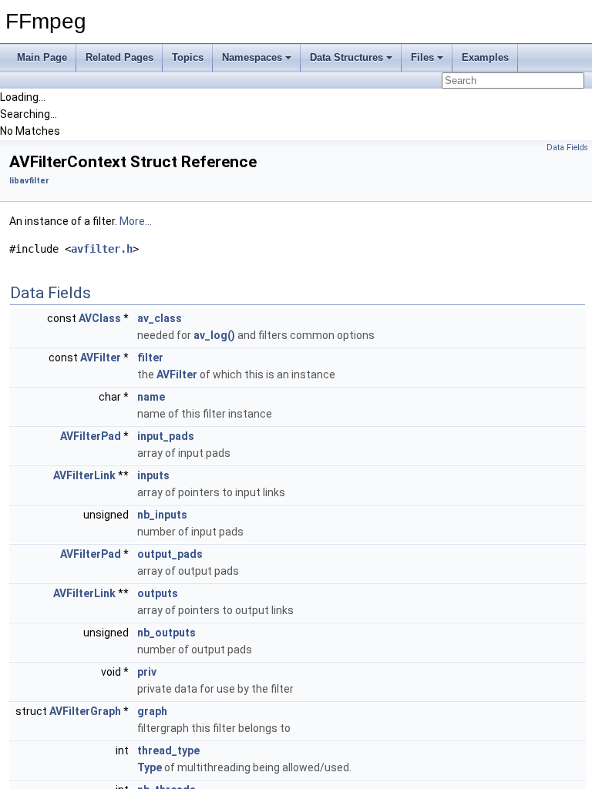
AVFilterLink (84, 475)
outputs (157, 593)
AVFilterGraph (85, 711)
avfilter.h (102, 249)
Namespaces (252, 57)
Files (422, 57)
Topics (188, 57)
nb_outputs (166, 632)
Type (149, 767)
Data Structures (346, 57)
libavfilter (29, 181)
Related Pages (119, 57)
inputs (153, 475)
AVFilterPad (90, 436)
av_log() (214, 335)
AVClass (100, 318)
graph (152, 711)
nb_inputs (162, 515)
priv (146, 672)
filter (150, 357)
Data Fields (567, 148)
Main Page (42, 57)
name (151, 397)
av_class (159, 318)
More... (135, 221)
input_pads (165, 436)
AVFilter (100, 357)
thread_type (168, 750)
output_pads (170, 554)
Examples (485, 57)
